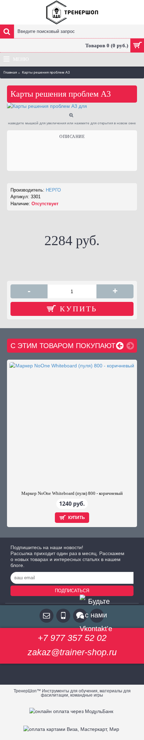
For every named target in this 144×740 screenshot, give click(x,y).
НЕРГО (53, 190)
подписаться (72, 590)
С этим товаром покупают (62, 346)
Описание (72, 136)
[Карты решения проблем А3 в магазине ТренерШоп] (72, 106)
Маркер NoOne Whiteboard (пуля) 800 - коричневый (72, 493)
